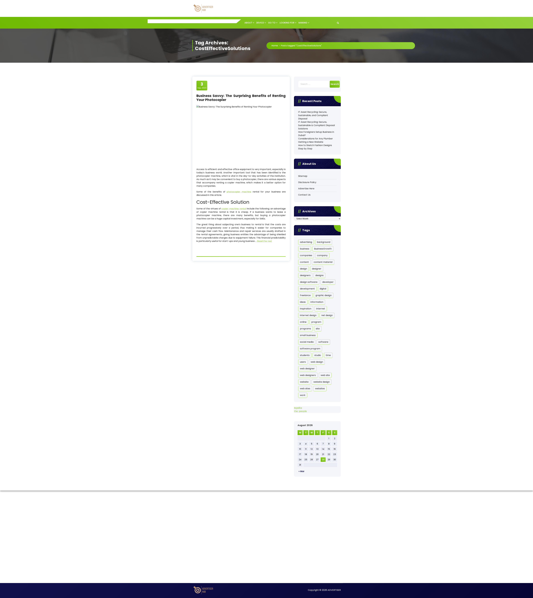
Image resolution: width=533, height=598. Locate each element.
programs (305, 328)
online (303, 322)
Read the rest (264, 241)
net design (327, 315)
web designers (308, 375)
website (304, 381)
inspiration (305, 308)
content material (323, 262)
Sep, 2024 (201, 85)
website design (321, 381)
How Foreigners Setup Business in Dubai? (316, 133)
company (322, 255)
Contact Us (304, 194)
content (304, 262)
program (316, 322)
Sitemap (302, 176)
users (303, 361)
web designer (307, 368)
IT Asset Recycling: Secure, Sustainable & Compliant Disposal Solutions (316, 125)
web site (325, 375)
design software (308, 282)
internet (320, 308)
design (303, 268)
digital (323, 288)
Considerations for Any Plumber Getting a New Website (315, 140)
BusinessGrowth (323, 248)
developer (328, 282)
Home (274, 45)
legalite (298, 407)
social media (307, 342)
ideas (303, 302)
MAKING (302, 22)
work (302, 395)
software (323, 342)
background (323, 242)
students (305, 355)
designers (305, 275)
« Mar (301, 471)
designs (319, 275)
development (307, 288)
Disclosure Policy (307, 182)
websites (320, 388)
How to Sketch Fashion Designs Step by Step (315, 147)
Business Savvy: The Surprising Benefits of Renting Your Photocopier (241, 97)
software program (310, 348)
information (317, 302)
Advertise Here (306, 188)
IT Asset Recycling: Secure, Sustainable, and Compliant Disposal (313, 115)
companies (306, 255)
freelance (305, 295)
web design (317, 361)
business (304, 248)
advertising (306, 242)
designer (316, 268)
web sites (305, 388)
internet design (308, 315)
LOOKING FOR (287, 22)
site (318, 328)
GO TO (271, 22)
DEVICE (260, 22)
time (328, 355)
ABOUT (248, 22)
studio (317, 355)
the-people (300, 411)
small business (308, 335)
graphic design (323, 295)
